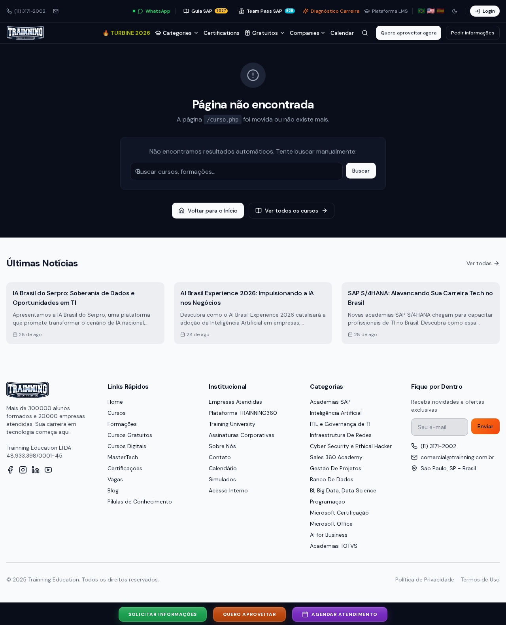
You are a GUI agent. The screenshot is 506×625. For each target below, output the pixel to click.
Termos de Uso (480, 579)
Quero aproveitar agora (408, 33)
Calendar (342, 32)
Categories (177, 32)
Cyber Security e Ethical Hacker (351, 446)
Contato (220, 457)
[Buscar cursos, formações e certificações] (365, 33)
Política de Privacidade (424, 579)
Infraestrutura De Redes (341, 435)
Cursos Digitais (127, 446)
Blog (113, 490)
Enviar (485, 426)
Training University (232, 423)
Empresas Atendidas (235, 401)
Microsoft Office (331, 523)
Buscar (361, 170)
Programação (327, 501)
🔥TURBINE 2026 (126, 32)
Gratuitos (265, 32)
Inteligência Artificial (336, 412)
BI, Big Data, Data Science (343, 490)
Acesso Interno (228, 490)
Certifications (222, 32)
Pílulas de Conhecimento (140, 501)
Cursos (117, 412)
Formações (122, 423)
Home (115, 401)
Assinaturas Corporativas (241, 435)
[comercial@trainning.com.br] (55, 11)
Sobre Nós (222, 446)
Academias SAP (330, 401)
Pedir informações (473, 33)
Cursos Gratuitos (130, 435)
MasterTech (123, 457)
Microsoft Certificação (339, 512)
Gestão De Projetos (335, 468)
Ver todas (479, 263)
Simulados (222, 479)
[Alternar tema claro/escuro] (454, 11)
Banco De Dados (331, 479)
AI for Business (328, 534)
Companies (304, 32)
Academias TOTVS (333, 545)
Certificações (125, 468)
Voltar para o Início (213, 210)
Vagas (115, 479)
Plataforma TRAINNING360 (243, 412)
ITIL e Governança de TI (340, 423)
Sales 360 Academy (336, 457)
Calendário (223, 468)
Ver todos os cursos (291, 210)
